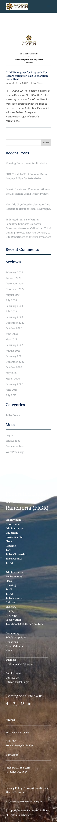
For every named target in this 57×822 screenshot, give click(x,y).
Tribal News (36, 83)
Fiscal (9, 541)
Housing (11, 545)
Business (11, 659)
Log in (9, 435)
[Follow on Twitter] (15, 703)
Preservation (13, 619)
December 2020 (15, 361)
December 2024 (15, 283)
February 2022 (14, 344)
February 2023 (14, 317)
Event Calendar (15, 646)
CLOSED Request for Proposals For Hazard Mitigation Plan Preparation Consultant (27, 76)
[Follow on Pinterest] (22, 703)
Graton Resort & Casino (19, 664)
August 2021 (13, 350)
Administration (15, 528)
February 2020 (14, 384)
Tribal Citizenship (16, 554)
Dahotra (19, 792)
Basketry (11, 606)
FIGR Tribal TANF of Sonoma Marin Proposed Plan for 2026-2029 (26, 176)
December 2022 (15, 322)
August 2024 (13, 294)
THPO (9, 562)
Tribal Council (14, 558)
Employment (13, 519)
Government (13, 524)
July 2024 (11, 300)
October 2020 (14, 367)
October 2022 (14, 328)
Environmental (14, 537)
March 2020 (13, 378)
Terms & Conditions (36, 788)
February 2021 (14, 356)
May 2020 (11, 372)
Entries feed (13, 440)
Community (13, 633)
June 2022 (12, 333)
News (9, 650)
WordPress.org (14, 451)
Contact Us (12, 677)
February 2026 (14, 272)
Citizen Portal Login (17, 681)
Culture (10, 602)
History (10, 610)
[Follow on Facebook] (7, 703)
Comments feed (15, 446)
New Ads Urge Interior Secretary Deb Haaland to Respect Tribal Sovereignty (28, 206)
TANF (9, 550)
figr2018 (13, 83)
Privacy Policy (14, 788)
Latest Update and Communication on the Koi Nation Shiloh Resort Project (28, 191)
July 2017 (11, 395)
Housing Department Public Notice (26, 163)
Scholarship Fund (16, 637)
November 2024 (15, 289)
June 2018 (11, 389)
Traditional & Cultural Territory (24, 624)
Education (12, 532)
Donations (12, 641)
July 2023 (11, 311)
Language (11, 615)
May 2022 (11, 339)
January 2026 (13, 278)
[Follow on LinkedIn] (30, 703)
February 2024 (14, 305)
